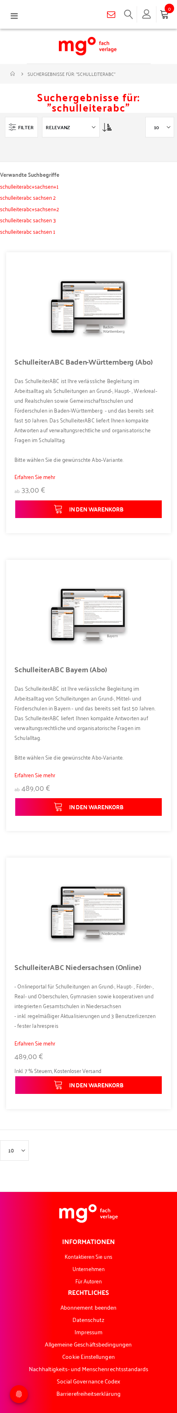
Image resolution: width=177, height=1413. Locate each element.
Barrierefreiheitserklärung (88, 1393)
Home (13, 74)
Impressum (89, 1331)
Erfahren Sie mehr (34, 476)
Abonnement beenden (88, 1307)
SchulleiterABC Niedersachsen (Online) (77, 967)
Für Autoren (88, 1281)
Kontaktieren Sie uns (88, 1256)
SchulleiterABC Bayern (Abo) (60, 669)
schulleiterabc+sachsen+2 (29, 208)
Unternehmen (88, 1268)
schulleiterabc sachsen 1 (27, 231)
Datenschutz (88, 1319)
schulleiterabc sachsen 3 (28, 220)
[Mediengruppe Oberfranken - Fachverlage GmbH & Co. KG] (87, 46)
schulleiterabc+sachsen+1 (29, 186)
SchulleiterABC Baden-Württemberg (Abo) (83, 362)
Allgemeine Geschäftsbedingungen (88, 1344)
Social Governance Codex (89, 1381)
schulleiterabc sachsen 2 (28, 197)
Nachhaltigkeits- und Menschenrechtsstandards (89, 1368)
